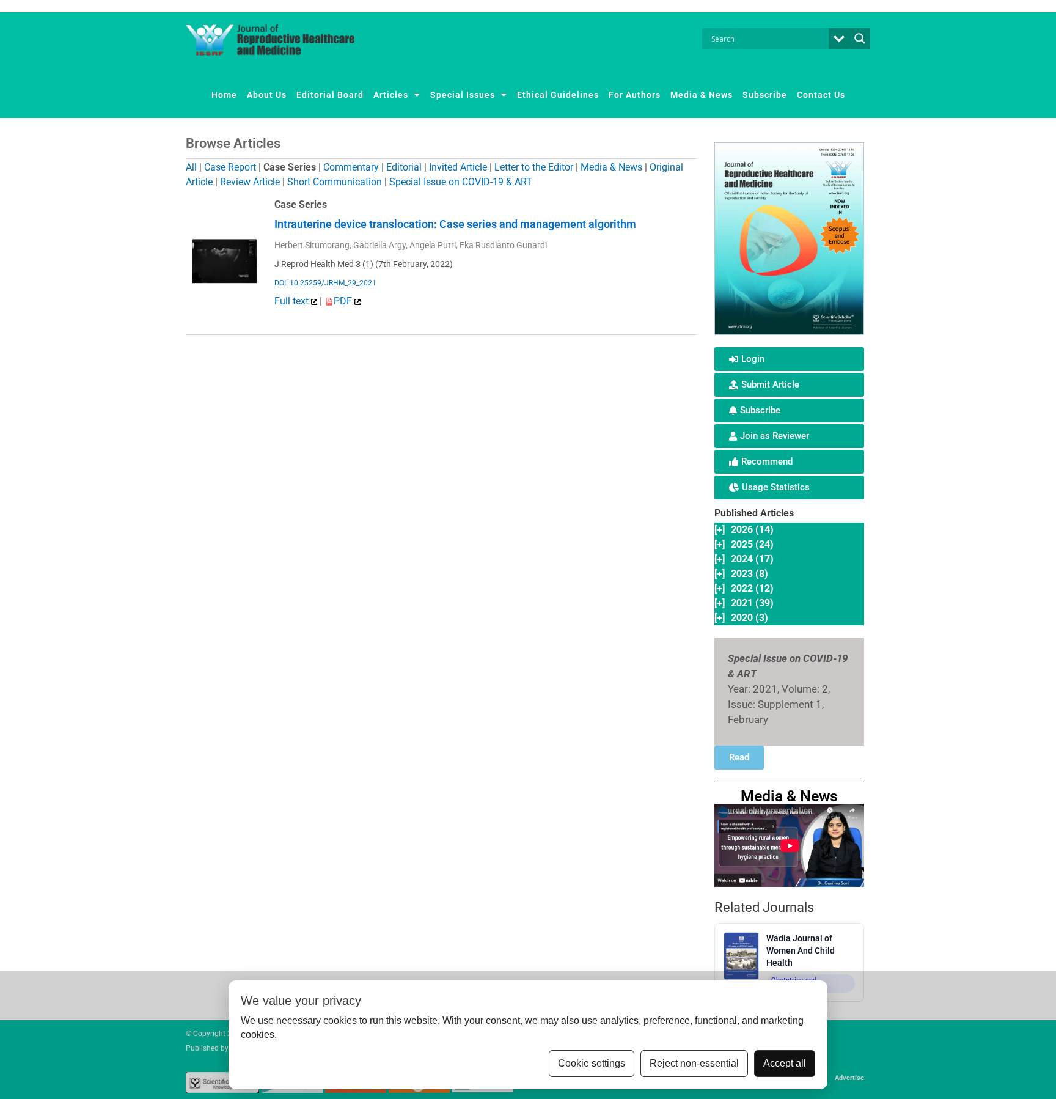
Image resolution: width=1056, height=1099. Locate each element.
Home (224, 95)
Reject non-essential (694, 1063)
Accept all (784, 1063)
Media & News (701, 95)
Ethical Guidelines (558, 95)
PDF (344, 301)
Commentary (351, 167)
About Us (267, 95)
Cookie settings (591, 1063)
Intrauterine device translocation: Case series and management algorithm (455, 224)
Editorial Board (330, 95)
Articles (390, 95)
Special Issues (462, 95)
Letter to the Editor (533, 167)
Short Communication (334, 182)
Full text (292, 301)
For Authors (635, 95)
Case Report (230, 167)
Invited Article (458, 167)
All (191, 167)
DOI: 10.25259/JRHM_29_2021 (325, 283)
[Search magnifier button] (859, 38)
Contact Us (821, 95)
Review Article (250, 182)
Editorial (404, 167)
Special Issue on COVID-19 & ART (460, 182)
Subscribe (765, 95)
